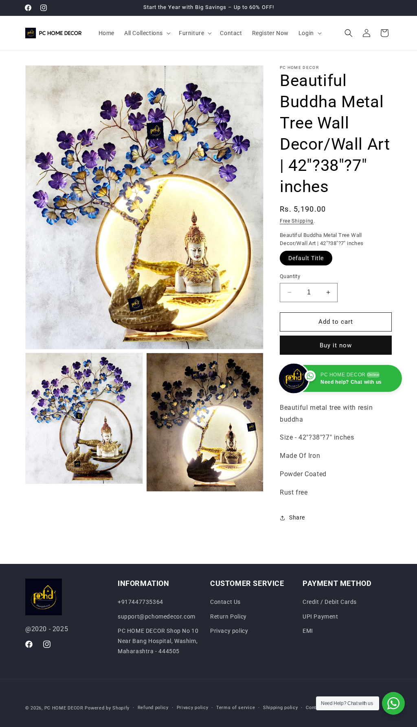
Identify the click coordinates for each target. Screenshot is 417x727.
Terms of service (235, 707)
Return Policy (228, 616)
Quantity (290, 276)
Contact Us (225, 602)
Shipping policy (280, 707)
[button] (146, 33)
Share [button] (297, 517)
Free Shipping (297, 221)
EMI (308, 631)
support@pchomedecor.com (156, 616)
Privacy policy (229, 631)
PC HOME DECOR (63, 708)
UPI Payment (320, 616)
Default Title (306, 258)
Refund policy (153, 707)
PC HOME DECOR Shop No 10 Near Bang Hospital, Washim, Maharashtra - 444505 (158, 641)
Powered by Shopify (107, 708)
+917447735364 (140, 602)
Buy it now (336, 345)
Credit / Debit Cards (330, 602)
